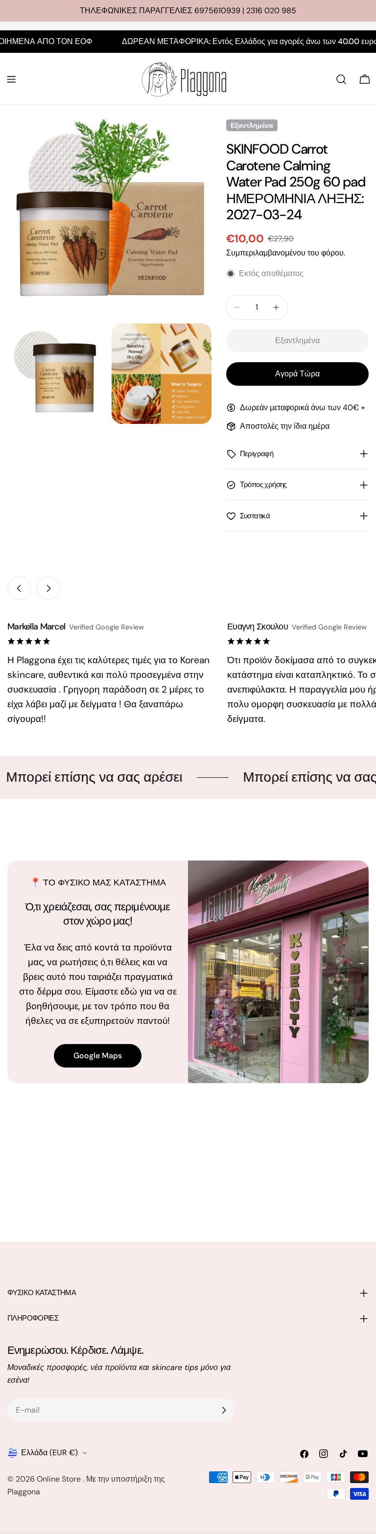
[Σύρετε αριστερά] (19, 588)
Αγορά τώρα (297, 374)
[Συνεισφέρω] (223, 1410)
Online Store (60, 1479)
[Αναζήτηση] (341, 79)
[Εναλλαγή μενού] (11, 79)
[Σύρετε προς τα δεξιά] (48, 588)
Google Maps (97, 1055)
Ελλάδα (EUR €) (49, 1452)
